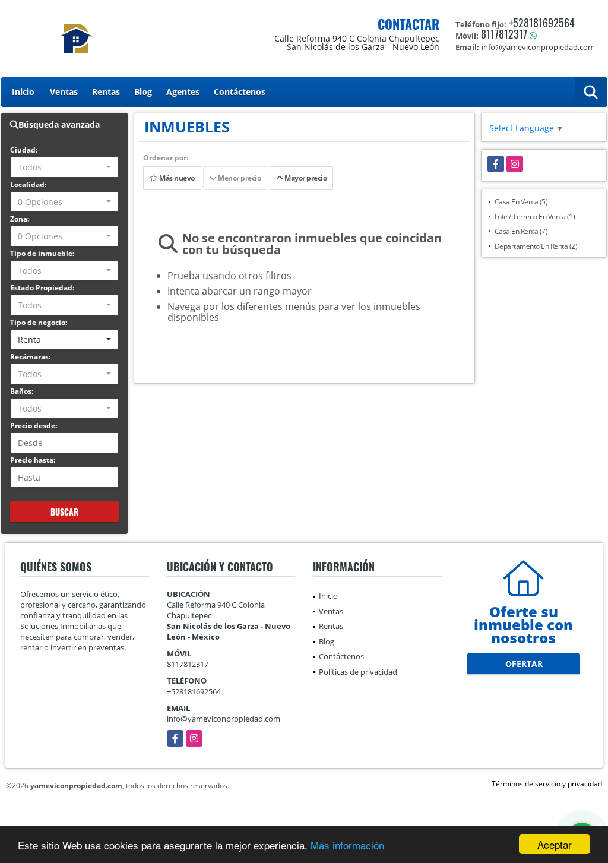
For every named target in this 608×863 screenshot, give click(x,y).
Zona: (19, 219)
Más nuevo (175, 178)
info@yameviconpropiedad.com (223, 718)
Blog (143, 91)
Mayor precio (305, 178)
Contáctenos (239, 91)
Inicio (23, 91)
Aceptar (554, 844)
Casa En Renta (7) (521, 231)
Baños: (21, 391)
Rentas (106, 91)
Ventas (64, 91)
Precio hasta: (32, 460)
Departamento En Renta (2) (536, 246)
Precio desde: (33, 426)
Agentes (183, 91)
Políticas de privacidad (358, 671)
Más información (347, 844)
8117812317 (504, 34)
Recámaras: (30, 357)
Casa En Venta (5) (521, 202)
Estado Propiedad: (42, 288)
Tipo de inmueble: (42, 253)
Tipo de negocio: (38, 322)
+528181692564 (542, 22)
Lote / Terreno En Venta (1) (535, 216)
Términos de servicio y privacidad (547, 784)
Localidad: (28, 184)
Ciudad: (23, 150)
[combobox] (64, 167)
